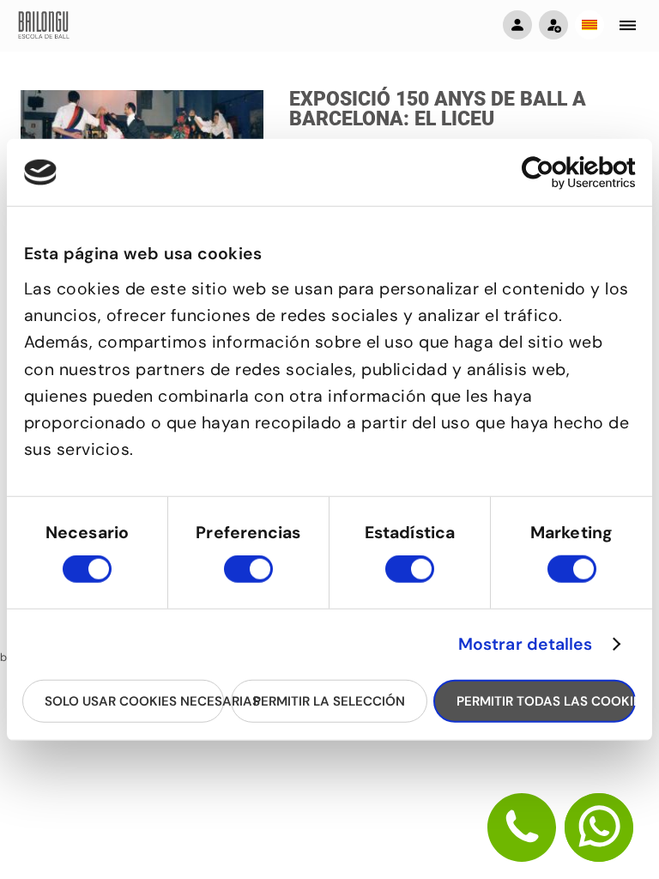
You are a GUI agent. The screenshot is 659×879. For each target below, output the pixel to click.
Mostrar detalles (525, 644)
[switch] (248, 576)
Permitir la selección (329, 700)
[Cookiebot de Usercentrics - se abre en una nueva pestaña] (561, 172)
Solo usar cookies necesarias (134, 700)
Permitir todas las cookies (545, 700)
